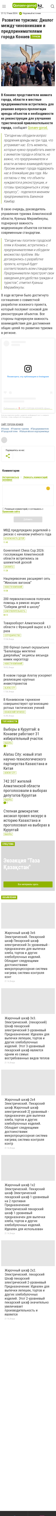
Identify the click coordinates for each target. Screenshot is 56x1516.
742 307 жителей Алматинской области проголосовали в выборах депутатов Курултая (25, 788)
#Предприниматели (40, 429)
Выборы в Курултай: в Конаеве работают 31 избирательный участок (23, 734)
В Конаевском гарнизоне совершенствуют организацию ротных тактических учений (25, 704)
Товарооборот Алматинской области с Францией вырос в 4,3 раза (27, 627)
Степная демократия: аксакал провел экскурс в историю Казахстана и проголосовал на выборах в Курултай (26, 820)
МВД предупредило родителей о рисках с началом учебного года (27, 532)
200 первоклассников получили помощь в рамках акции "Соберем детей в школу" (26, 603)
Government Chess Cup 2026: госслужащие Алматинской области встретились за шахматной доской (23, 556)
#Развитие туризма (20, 429)
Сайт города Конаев (12, 424)
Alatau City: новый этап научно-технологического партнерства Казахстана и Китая (25, 761)
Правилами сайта (11, 511)
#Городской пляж (9, 431)
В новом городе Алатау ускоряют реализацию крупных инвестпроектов (27, 679)
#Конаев (5, 429)
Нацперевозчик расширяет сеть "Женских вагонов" (26, 581)
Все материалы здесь (28, 884)
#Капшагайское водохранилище (34, 431)
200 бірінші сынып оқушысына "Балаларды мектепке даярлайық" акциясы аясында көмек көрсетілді (26, 653)
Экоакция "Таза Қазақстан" (21, 864)
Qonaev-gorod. (38, 128)
